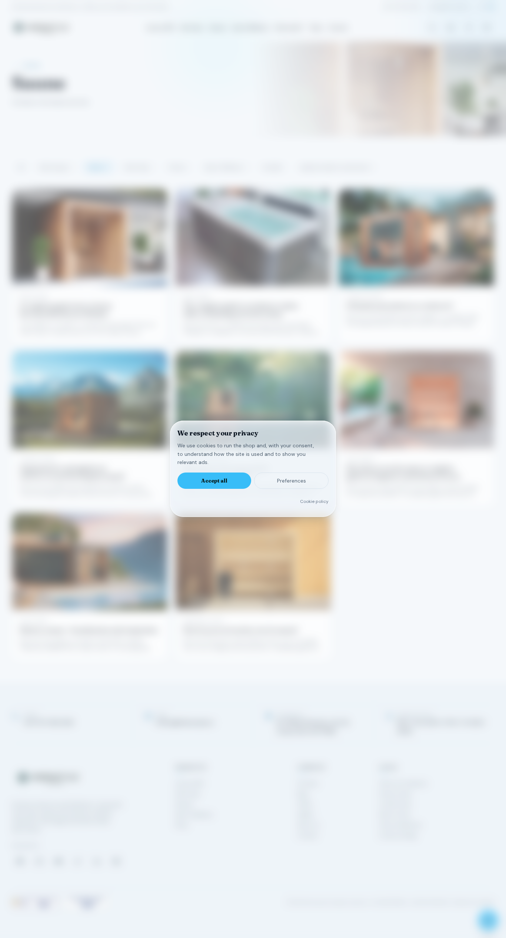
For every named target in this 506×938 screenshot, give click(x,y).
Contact (338, 27)
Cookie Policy (395, 804)
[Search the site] (432, 27)
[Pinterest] (116, 861)
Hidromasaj (56, 167)
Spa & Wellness (250, 27)
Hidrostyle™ (289, 27)
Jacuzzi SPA (160, 27)
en (491, 7)
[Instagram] (39, 861)
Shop (316, 27)
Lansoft (486, 902)
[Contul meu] (469, 27)
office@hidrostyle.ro (449, 7)
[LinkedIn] (97, 861)
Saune (99, 167)
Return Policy (395, 814)
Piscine (179, 167)
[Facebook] (20, 861)
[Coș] (450, 27)
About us (308, 825)
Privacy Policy (395, 793)
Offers (305, 804)
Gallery (305, 814)
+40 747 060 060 (401, 7)
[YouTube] (58, 861)
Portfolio (308, 783)
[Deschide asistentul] (488, 920)
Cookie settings (398, 835)
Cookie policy (314, 502)
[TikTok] (78, 861)
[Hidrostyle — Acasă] (41, 27)
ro (481, 7)
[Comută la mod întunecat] (486, 27)
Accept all (214, 481)
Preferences (291, 481)
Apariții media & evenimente (337, 167)
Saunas (217, 27)
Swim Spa (191, 27)
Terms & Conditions (403, 783)
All (21, 167)
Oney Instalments (400, 825)
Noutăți (274, 167)
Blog (302, 793)
